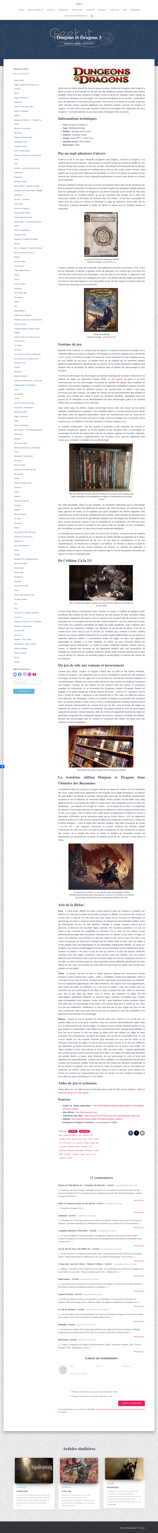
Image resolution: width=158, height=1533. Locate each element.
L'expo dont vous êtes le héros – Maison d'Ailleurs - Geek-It (85, 1263)
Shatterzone (18, 541)
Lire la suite (111, 1504)
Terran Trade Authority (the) (24, 595)
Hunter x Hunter (20, 324)
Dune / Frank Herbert (22, 230)
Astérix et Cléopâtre (21, 111)
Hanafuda (17, 288)
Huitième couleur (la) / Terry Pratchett (28, 320)
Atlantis (17, 115)
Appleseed (18, 102)
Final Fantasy (19, 266)
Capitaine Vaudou (20, 146)
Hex (15, 306)
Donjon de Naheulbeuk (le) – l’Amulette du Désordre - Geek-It (86, 1185)
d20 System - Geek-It (67, 1339)
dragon (96, 1150)
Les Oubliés (18, 394)
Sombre (17, 554)
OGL (80, 1135)
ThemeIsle (141, 1528)
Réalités (17, 510)
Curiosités (90, 10)
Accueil (21, 10)
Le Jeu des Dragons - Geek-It (71, 1309)
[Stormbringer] (124, 1468)
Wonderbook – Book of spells (25, 644)
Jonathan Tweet (64, 1139)
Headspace (18, 297)
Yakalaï (17, 662)
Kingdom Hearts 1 (20, 376)
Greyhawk (62, 1158)
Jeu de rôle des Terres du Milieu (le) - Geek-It (78, 1248)
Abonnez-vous (24, 691)
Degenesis (18, 177)
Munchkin (17, 460)
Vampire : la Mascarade (23, 626)
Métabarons (18, 434)
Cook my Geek (77, 10)
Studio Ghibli (18, 572)
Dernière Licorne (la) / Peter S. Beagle (28, 190)
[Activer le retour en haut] (153, 1528)
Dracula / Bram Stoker (22, 213)
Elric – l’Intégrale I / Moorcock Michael (28, 248)
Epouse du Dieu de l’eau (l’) (24, 252)
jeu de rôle (63, 1146)
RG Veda (17, 519)
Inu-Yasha (18, 345)
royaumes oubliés (82, 1143)
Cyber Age (18, 172)
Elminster (84, 1146)
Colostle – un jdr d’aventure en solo (27, 168)
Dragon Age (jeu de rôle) (23, 217)
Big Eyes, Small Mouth (22, 128)
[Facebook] (2, 766)
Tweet (90, 1139)
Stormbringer (19, 568)
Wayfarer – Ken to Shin (22, 639)
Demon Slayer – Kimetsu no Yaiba (26, 186)
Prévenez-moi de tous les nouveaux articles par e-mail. (92, 1396)
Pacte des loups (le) (21, 501)
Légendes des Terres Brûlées (25, 385)
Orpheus (17, 496)
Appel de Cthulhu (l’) (21, 98)
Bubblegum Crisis (20, 142)
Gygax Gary (94, 1143)
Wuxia (16, 657)
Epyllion (17, 257)
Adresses (102, 10)
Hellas (16, 302)
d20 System (117, 379)
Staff (125, 10)
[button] (42, 10)
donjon (69, 1158)
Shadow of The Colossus (23, 537)
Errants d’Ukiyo (19, 261)
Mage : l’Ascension (21, 416)
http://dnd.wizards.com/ (86, 1112)
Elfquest (17, 244)
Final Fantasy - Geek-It (68, 1279)
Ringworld (18, 523)
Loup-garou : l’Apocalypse (23, 407)
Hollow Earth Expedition (23, 315)
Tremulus (17, 617)
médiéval (75, 1154)
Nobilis (16, 478)
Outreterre (89, 1150)
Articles (50, 10)
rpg (90, 1146)
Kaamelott (18, 372)
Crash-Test (114, 10)
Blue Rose (18, 133)
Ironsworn (18, 350)
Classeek (73, 1131)
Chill (15, 164)
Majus (16, 421)
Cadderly (67, 1154)
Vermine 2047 (19, 630)
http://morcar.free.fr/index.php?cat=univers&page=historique (112, 1116)
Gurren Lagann (19, 284)
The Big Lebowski (20, 599)
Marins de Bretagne (21, 425)
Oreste (16, 492)
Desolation (18, 195)
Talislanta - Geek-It (67, 1215)
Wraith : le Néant (20, 653)
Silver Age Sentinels (21, 545)
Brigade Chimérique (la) (23, 137)
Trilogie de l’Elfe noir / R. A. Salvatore (27, 622)
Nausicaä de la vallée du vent (25, 469)
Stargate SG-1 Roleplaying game (26, 559)
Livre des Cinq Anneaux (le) (24, 403)
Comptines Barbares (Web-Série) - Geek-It (77, 1230)
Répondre (139, 1200)
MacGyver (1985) (20, 412)
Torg (15, 608)
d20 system (65, 357)
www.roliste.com (109, 262)
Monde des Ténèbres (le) (23, 456)
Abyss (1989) (19, 80)
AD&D (61, 1154)
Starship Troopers (20, 563)
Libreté (16, 398)
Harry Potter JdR (20, 293)
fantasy (96, 1139)
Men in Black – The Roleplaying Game (28, 430)
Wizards (86, 1135)
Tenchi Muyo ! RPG (21, 586)
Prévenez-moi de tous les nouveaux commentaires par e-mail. (95, 1392)
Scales (16, 528)
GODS (16, 275)
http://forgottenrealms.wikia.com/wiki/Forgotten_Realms (96, 1119)
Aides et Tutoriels (35, 10)
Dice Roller (84, 1131)
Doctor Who (18, 204)
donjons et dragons (70, 1135)
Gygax (82, 1154)
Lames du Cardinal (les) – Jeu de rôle (28, 380)
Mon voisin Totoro (20, 443)
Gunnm (17, 279)
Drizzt (94, 1154)
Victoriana (18, 635)
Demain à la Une (20, 181)
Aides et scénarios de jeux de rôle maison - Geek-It (80, 1203)
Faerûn (88, 1154)
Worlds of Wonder (20, 648)
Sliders (16, 550)
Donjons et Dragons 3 (22, 208)
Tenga (16, 590)
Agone (16, 93)
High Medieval (19, 311)
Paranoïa (17, 505)
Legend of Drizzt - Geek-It (70, 1294)
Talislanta (17, 581)
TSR (60, 1143)
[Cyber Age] (79, 1470)
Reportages (63, 10)
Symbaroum (18, 577)
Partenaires (135, 10)
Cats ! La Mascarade (21, 151)
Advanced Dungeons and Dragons (71, 1150)
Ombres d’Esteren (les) (22, 483)
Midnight (17, 439)
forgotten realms (74, 1146)
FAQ (125, 621)
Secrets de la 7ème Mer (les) (25, 532)
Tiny (15, 604)
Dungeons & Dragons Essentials (26, 239)
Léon (16, 389)
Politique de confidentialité (76, 16)
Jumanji (17, 367)
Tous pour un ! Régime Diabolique (26, 613)
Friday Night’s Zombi (21, 270)
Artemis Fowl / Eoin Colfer (23, 106)
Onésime (17, 487)
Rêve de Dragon (20, 514)
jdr (74, 1143)
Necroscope (18, 474)
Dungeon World (20, 234)
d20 (91, 1135)
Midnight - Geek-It (66, 1324)
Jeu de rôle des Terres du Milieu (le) (27, 354)
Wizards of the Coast (79, 1139)
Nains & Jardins (20, 465)
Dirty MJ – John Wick (22, 199)
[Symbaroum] (34, 1470)
